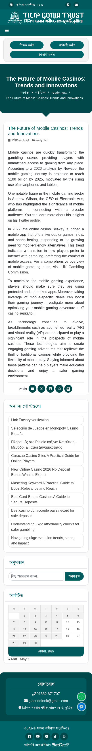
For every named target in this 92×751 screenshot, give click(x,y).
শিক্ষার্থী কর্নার (47, 54)
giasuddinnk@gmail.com (48, 701)
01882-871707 (48, 694)
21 (14, 636)
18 (56, 629)
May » (24, 659)
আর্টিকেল (40, 92)
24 (46, 636)
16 (35, 629)
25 (56, 636)
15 (24, 629)
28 (14, 643)
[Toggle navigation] (7, 30)
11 (57, 622)
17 (46, 629)
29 (24, 643)
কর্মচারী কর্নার (67, 45)
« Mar (12, 659)
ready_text (59, 92)
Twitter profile (29, 220)
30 (35, 643)
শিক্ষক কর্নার (27, 45)
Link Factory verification (30, 420)
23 (35, 636)
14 (14, 629)
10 (46, 622)
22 (24, 636)
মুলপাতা (24, 92)
